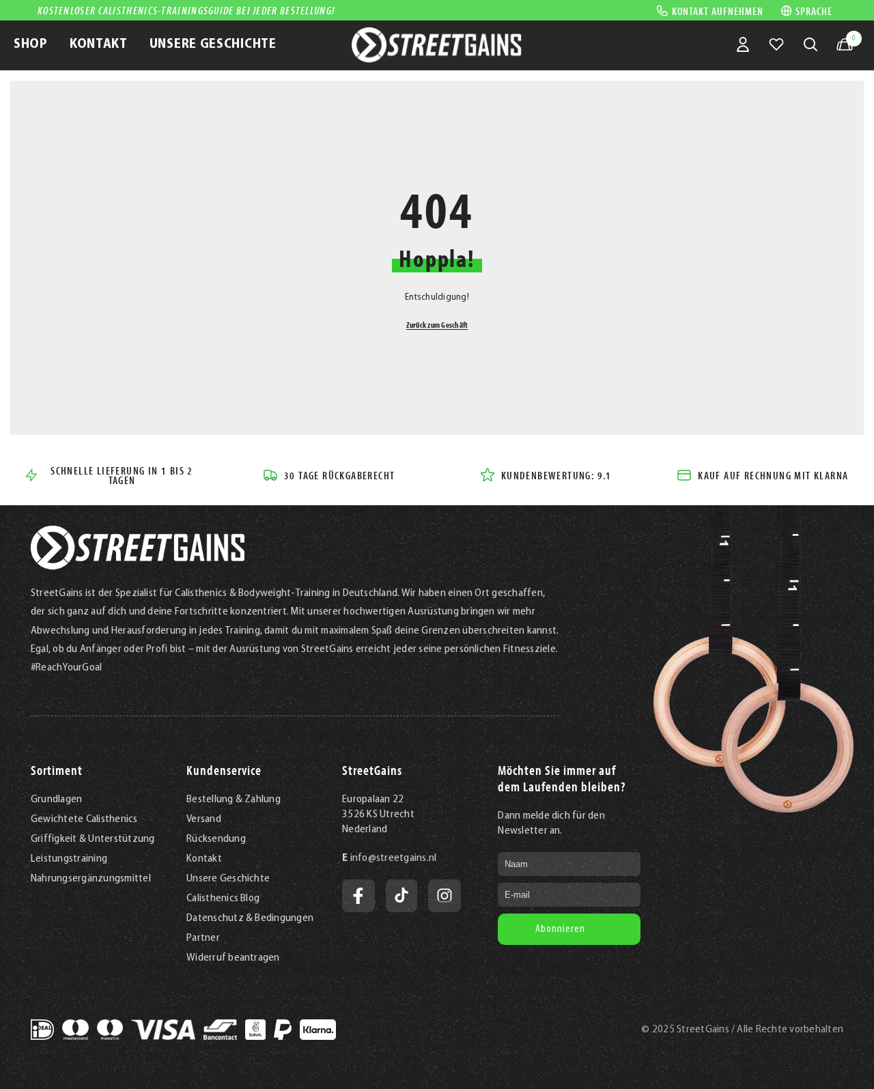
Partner (203, 938)
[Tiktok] (401, 895)
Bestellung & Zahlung (233, 799)
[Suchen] (810, 44)
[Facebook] (358, 895)
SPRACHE (813, 10)
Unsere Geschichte (228, 878)
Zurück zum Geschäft (437, 325)
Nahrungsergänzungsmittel (91, 878)
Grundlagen (56, 799)
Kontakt (204, 858)
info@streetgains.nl (393, 858)
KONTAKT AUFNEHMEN (717, 10)
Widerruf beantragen (233, 957)
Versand (203, 819)
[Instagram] (444, 895)
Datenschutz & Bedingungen (249, 918)
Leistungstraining (69, 858)
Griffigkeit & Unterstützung (92, 839)
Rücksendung (216, 839)
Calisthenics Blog (222, 898)
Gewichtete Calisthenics (84, 819)
